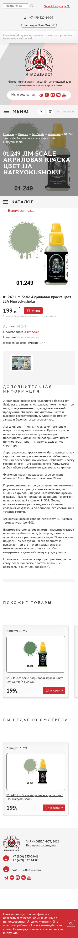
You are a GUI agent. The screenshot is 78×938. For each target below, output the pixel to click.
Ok (71, 923)
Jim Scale (38, 134)
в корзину (56, 690)
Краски (23, 134)
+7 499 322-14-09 (41, 17)
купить (36, 310)
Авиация (54, 134)
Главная (8, 134)
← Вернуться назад (18, 210)
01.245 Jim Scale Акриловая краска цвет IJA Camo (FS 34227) (34, 679)
